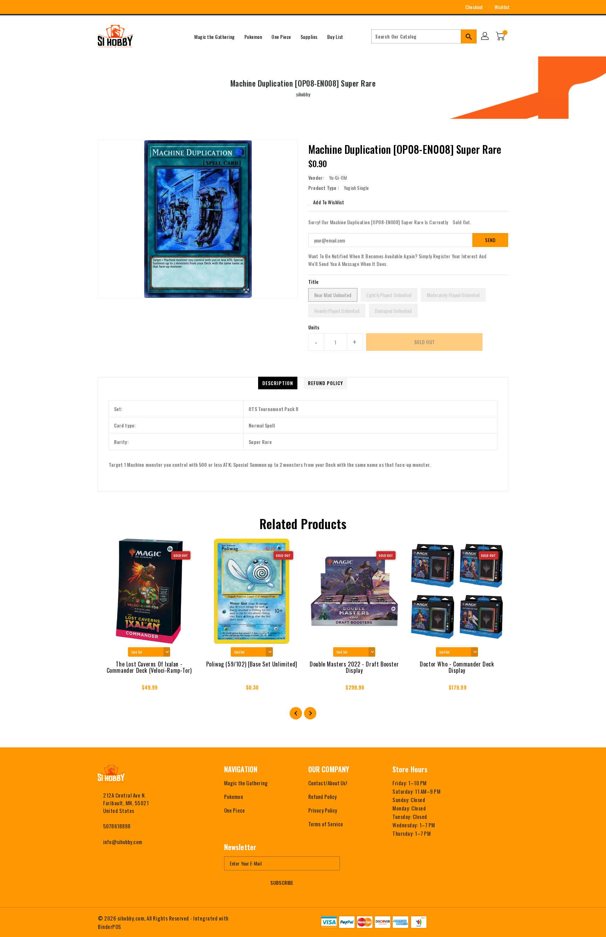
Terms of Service (325, 824)
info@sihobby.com (122, 842)
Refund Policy (322, 796)
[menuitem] (214, 36)
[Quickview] (109, 690)
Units (314, 327)
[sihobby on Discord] (127, 7)
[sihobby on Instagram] (101, 7)
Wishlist (502, 7)
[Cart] (501, 36)
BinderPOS (109, 926)
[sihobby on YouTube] (114, 7)
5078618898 (116, 826)
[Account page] (485, 36)
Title (313, 281)
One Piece (234, 810)
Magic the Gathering (246, 783)
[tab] (277, 383)
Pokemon (233, 796)
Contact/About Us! (327, 783)
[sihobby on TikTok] (140, 7)
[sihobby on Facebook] (88, 7)
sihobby (303, 94)
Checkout (474, 7)
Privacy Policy (322, 810)
